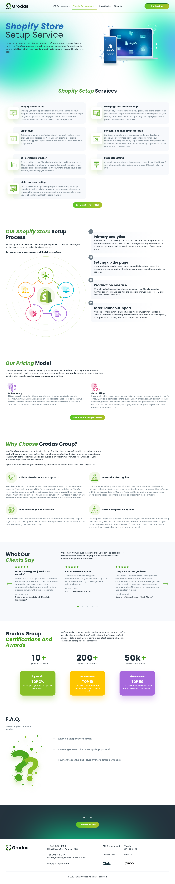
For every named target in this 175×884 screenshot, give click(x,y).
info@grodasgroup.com (58, 863)
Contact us (157, 6)
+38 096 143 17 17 (56, 854)
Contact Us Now (87, 824)
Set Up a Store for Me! (87, 205)
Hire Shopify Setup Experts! (87, 417)
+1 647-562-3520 (56, 846)
